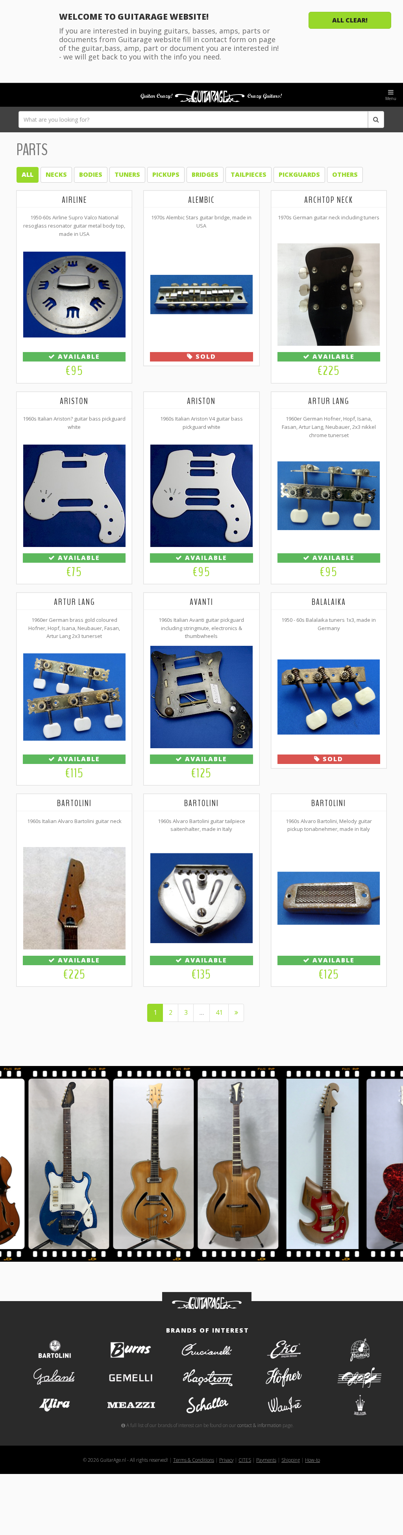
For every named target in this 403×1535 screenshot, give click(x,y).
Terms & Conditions (193, 1460)
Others (345, 174)
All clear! (350, 20)
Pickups (165, 174)
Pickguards (299, 174)
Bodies (90, 174)
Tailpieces (248, 174)
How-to (312, 1460)
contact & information (259, 1425)
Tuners (127, 174)
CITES (244, 1460)
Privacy (226, 1460)
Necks (56, 174)
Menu (390, 98)
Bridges (205, 174)
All (27, 174)
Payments (266, 1460)
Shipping (290, 1460)
